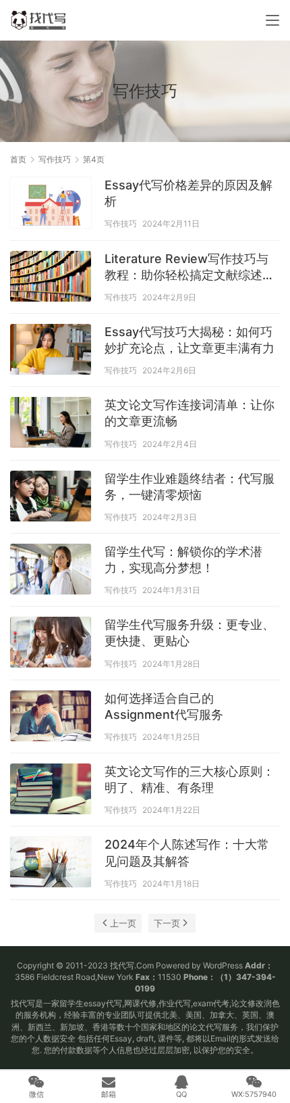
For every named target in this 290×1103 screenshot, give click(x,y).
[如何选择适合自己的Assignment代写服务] (50, 717)
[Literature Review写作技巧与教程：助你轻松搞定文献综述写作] (50, 278)
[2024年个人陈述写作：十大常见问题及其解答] (50, 864)
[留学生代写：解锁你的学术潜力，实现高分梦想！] (50, 571)
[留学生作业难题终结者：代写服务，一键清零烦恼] (50, 498)
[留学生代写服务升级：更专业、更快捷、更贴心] (50, 644)
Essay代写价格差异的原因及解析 (188, 193)
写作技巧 (121, 223)
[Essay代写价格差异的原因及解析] (50, 204)
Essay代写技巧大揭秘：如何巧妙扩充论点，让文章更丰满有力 (189, 340)
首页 (18, 159)
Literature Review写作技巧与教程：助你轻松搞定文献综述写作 (189, 267)
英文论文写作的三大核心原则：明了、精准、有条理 (189, 779)
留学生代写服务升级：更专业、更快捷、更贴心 (189, 632)
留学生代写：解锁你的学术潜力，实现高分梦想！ (183, 559)
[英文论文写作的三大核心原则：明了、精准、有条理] (50, 791)
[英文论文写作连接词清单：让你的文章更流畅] (50, 424)
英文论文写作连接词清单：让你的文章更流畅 (189, 413)
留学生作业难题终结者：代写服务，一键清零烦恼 (189, 486)
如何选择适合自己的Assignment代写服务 (164, 706)
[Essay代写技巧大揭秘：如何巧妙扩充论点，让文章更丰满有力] (50, 351)
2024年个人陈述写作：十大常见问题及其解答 (187, 852)
